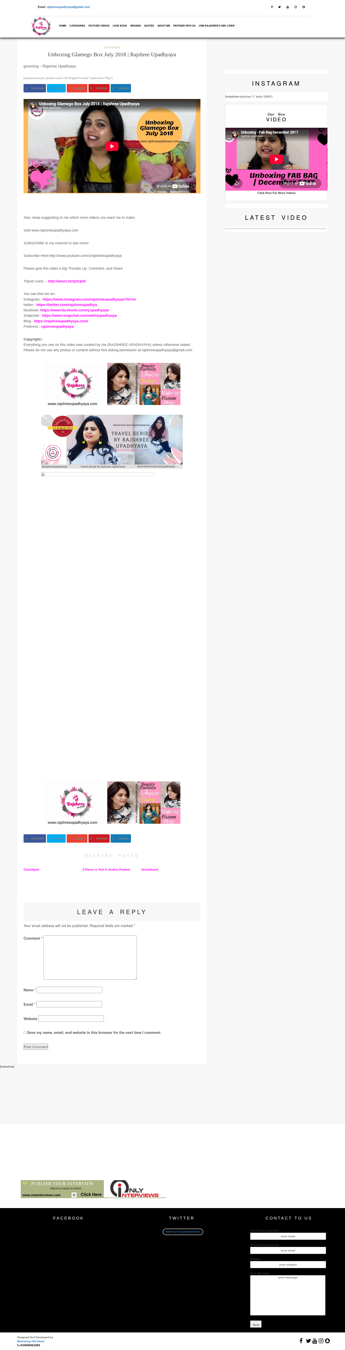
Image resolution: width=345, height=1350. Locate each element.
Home (62, 25)
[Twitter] (279, 7)
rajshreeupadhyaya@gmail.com (68, 7)
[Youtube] (287, 7)
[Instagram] (295, 7)
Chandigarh (32, 869)
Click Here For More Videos (276, 193)
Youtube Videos (98, 25)
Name (30, 990)
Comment (33, 938)
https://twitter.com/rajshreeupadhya (66, 305)
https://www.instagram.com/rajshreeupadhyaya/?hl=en (89, 299)
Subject (255, 1259)
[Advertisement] (120, 1096)
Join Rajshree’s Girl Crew (217, 25)
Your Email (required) (264, 1244)
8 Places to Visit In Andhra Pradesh (106, 869)
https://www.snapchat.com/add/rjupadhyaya (79, 316)
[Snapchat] (303, 7)
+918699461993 (29, 1345)
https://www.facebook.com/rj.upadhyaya (74, 310)
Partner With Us (184, 25)
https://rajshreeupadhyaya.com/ (61, 321)
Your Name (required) (264, 1230)
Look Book (120, 25)
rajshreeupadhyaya (57, 327)
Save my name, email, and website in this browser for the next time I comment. (94, 1032)
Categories (77, 25)
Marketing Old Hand (30, 1341)
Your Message (259, 1273)
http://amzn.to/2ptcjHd (67, 281)
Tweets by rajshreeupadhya (183, 1232)
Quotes (149, 25)
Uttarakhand (149, 869)
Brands (135, 25)
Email (30, 1004)
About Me (163, 25)
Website (30, 1018)
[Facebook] (272, 7)
